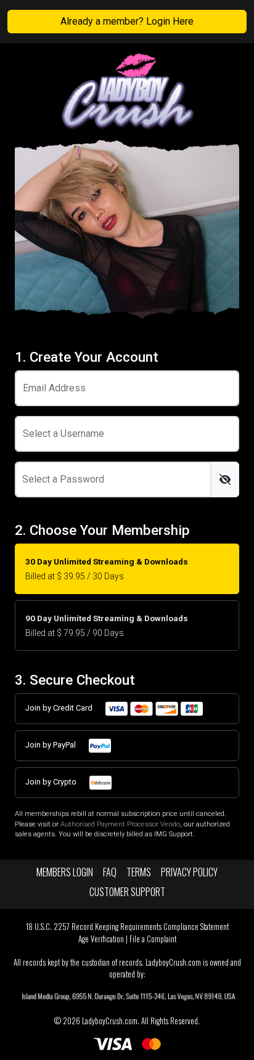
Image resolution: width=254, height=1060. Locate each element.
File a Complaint (152, 939)
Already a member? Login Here (127, 21)
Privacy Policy (189, 872)
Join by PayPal (51, 744)
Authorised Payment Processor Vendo (120, 824)
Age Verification (101, 939)
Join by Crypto (51, 781)
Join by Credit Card (59, 707)
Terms (138, 872)
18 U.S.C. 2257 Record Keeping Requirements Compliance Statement (127, 926)
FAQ (110, 872)
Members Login (64, 872)
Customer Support (127, 891)
